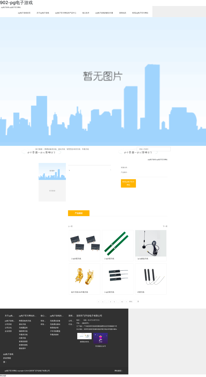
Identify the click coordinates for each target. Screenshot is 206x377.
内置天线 (140, 292)
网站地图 (3, 376)
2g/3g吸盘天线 (142, 259)
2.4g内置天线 (76, 259)
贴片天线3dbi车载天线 (79, 292)
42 (122, 302)
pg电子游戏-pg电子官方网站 (11, 7)
